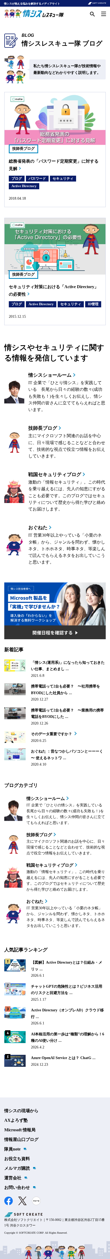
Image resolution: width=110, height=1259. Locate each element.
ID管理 (93, 304)
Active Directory (24, 186)
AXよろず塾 (16, 1120)
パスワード (37, 178)
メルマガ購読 (17, 1168)
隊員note (12, 1149)
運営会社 (12, 1178)
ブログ (16, 178)
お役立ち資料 (17, 1158)
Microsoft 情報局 (20, 1130)
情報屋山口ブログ (21, 1139)
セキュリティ (63, 178)
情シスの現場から (21, 1110)
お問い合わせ (17, 1187)
